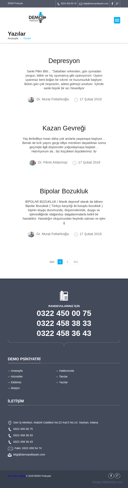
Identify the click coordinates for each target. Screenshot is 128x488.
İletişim (15, 388)
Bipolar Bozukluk (64, 191)
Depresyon (64, 60)
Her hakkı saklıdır (17, 476)
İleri (76, 262)
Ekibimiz (16, 382)
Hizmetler (17, 376)
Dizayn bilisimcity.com (107, 482)
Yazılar (63, 382)
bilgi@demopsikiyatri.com (95, 3)
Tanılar (63, 376)
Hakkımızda (66, 370)
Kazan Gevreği (64, 128)
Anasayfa (13, 38)
